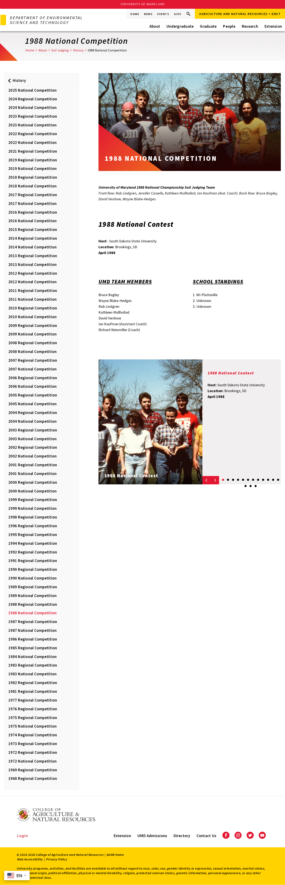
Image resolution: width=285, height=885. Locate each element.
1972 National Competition (32, 761)
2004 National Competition (32, 421)
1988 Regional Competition (32, 604)
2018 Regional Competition (32, 177)
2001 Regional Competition (32, 464)
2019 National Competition (32, 168)
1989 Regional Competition (32, 586)
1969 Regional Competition (32, 769)
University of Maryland (143, 4)
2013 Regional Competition (32, 255)
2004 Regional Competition (32, 412)
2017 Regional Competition (32, 194)
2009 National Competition (32, 334)
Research (250, 26)
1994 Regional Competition (32, 543)
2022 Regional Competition (32, 133)
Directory (181, 835)
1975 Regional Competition (32, 717)
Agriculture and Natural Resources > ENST (240, 14)
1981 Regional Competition (32, 691)
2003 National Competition (32, 438)
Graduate (208, 26)
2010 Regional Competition (32, 307)
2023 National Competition (32, 124)
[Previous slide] (206, 480)
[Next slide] (215, 480)
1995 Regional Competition (32, 534)
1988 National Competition (32, 612)
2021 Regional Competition (32, 151)
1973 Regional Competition (32, 743)
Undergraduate (180, 26)
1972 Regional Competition (32, 752)
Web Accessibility (30, 859)
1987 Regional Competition (32, 621)
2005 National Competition (32, 403)
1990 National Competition (32, 578)
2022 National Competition (32, 142)
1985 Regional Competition (32, 647)
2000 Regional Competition (32, 482)
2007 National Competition (32, 368)
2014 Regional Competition (32, 238)
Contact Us (207, 835)
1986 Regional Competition (32, 639)
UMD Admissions (152, 835)
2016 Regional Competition (32, 212)
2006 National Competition (32, 386)
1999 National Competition (32, 508)
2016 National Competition (32, 220)
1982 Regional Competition (32, 682)
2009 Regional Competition (32, 325)
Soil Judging (60, 50)
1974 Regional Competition (32, 734)
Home (134, 14)
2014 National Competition (32, 246)
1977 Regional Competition (32, 700)
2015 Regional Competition (32, 229)
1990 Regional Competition (32, 569)
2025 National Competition (32, 90)
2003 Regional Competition (32, 430)
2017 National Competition (32, 203)
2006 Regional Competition (32, 377)
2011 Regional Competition (32, 290)
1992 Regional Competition (32, 552)
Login (22, 835)
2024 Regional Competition (32, 98)
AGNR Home (115, 855)
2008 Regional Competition (32, 342)
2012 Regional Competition (32, 273)
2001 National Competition (32, 473)
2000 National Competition (32, 491)
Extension (273, 26)
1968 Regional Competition (32, 778)
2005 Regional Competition (32, 395)
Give (177, 14)
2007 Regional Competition (32, 360)
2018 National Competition (32, 185)
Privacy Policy (56, 859)
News (148, 14)
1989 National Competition (32, 595)
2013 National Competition (32, 264)
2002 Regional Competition (32, 447)
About (154, 26)
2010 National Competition (32, 316)
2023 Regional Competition (32, 116)
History (78, 50)
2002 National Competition (32, 456)
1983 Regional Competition (32, 665)
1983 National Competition (32, 673)
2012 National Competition (32, 281)
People (229, 26)
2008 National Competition (32, 351)
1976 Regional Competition (32, 708)
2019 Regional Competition (32, 159)
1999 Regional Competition (32, 499)
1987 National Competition (32, 630)
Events (163, 14)
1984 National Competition (32, 656)
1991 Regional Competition (32, 560)
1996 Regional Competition (32, 525)
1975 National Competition (32, 726)
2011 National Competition (32, 299)
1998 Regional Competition (32, 517)
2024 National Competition (32, 107)
